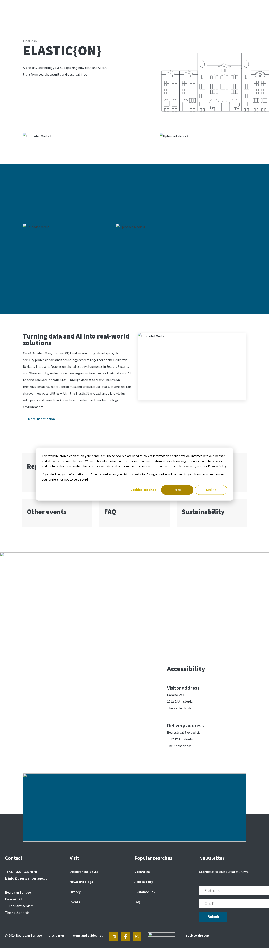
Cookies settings (143, 490)
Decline (211, 490)
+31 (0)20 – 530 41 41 (22, 871)
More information (41, 419)
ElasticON (30, 41)
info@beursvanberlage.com (29, 878)
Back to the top (197, 935)
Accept (177, 490)
